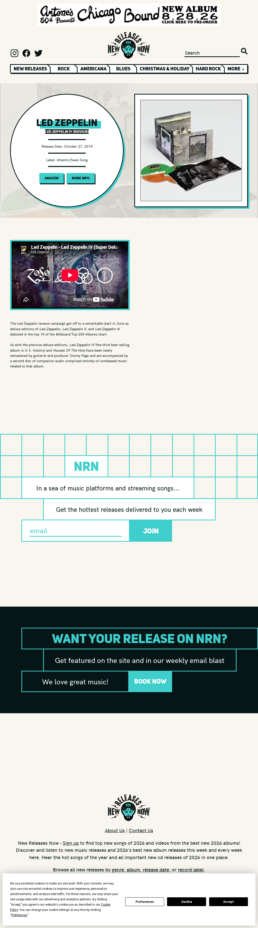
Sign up (71, 842)
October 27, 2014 (78, 146)
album (133, 869)
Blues (123, 69)
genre (118, 869)
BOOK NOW (150, 681)
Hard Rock (208, 69)
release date (156, 869)
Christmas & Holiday (164, 69)
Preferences (145, 902)
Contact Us (141, 830)
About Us (115, 830)
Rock (64, 69)
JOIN (151, 530)
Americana (93, 69)
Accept (228, 902)
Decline (186, 902)
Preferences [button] (19, 915)
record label (191, 869)
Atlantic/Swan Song (72, 159)
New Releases (30, 69)
